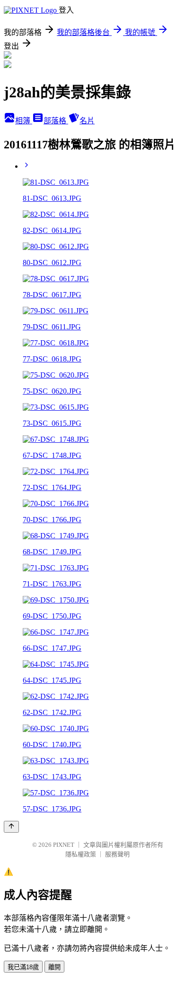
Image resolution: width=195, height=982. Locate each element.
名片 (87, 121)
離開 (54, 967)
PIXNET (63, 844)
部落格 (56, 121)
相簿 (23, 121)
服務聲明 (117, 854)
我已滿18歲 (23, 967)
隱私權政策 (80, 854)
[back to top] (11, 827)
